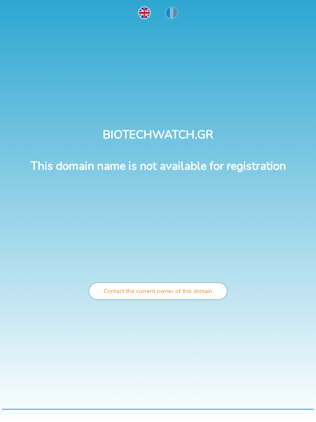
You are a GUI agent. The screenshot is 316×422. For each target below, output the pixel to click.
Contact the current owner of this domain (158, 291)
